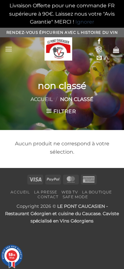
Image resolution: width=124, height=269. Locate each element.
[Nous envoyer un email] (99, 58)
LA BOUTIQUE (97, 192)
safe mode (75, 196)
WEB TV (69, 192)
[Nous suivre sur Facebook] (99, 41)
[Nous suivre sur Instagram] (99, 50)
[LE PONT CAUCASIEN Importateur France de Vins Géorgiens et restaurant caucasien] (58, 49)
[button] (8, 49)
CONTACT (48, 196)
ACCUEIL (20, 192)
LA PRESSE (45, 192)
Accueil (42, 99)
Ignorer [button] (84, 22)
